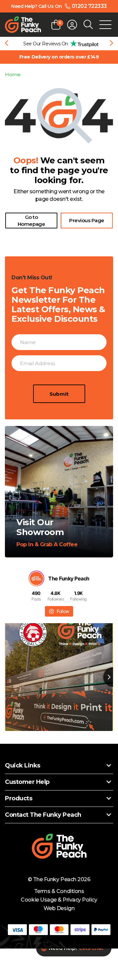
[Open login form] (72, 25)
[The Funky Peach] (23, 24)
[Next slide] (111, 43)
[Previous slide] (6, 43)
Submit (59, 394)
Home (12, 74)
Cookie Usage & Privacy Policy (59, 900)
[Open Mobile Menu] (105, 25)
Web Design (59, 908)
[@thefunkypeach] (36, 578)
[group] (59, 43)
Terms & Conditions (59, 891)
